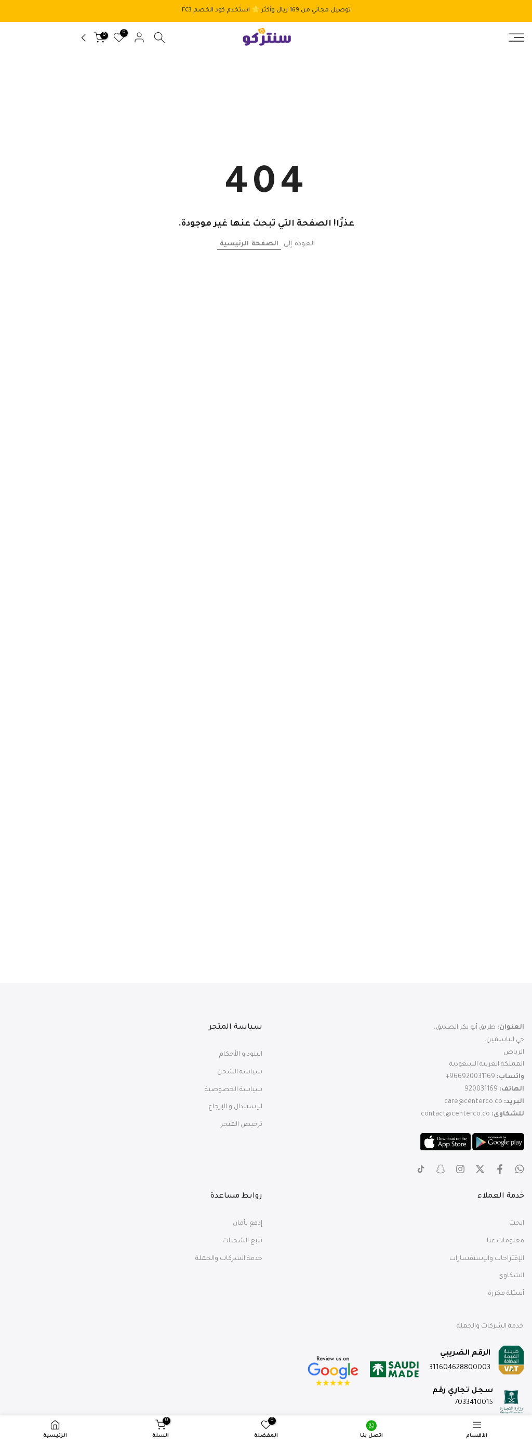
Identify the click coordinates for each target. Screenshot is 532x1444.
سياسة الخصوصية (233, 1090)
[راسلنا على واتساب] (519, 1169)
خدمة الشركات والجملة (228, 1259)
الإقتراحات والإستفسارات (486, 1259)
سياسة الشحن (239, 1072)
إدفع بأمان (247, 1223)
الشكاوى (511, 1276)
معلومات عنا (505, 1241)
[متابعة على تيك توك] (420, 1169)
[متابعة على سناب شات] (440, 1169)
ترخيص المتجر (241, 1124)
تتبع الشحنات (242, 1241)
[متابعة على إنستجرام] (460, 1169)
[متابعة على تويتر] (480, 1169)
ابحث (516, 1223)
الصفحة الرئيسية (249, 244)
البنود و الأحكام (240, 1054)
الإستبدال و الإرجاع (235, 1107)
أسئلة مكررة (506, 1293)
